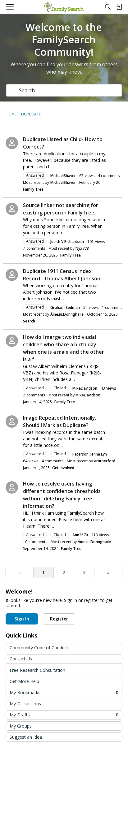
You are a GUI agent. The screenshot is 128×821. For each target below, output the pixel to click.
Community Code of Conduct (39, 647)
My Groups (21, 726)
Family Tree (33, 189)
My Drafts (64, 715)
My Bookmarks (64, 692)
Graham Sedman (65, 307)
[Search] (107, 7)
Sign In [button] (22, 619)
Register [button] (59, 619)
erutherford (104, 461)
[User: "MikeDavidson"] (12, 341)
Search (29, 321)
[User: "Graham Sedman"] (12, 275)
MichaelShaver (63, 175)
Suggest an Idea (26, 737)
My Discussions (25, 703)
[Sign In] (119, 7)
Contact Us (21, 659)
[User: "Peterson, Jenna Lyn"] (12, 421)
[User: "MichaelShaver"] (12, 143)
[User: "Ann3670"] (12, 487)
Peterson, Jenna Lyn (89, 454)
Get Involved (63, 467)
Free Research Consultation (37, 670)
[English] (64, 7)
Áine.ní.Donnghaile (67, 314)
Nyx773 (82, 248)
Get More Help (24, 681)
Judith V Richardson (67, 241)
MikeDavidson (84, 388)
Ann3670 (80, 535)
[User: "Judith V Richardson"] (12, 209)
